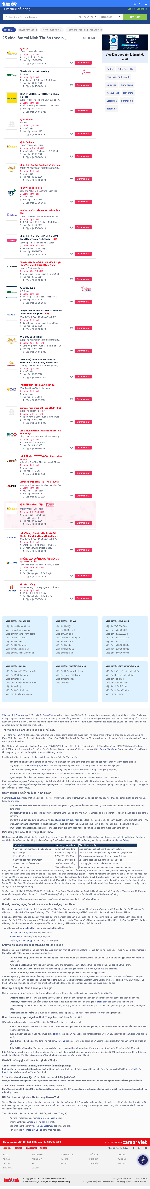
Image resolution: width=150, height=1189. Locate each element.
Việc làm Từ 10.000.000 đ (117, 637)
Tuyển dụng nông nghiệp (21, 940)
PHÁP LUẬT (8, 1168)
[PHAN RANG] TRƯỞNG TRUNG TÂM (38, 385)
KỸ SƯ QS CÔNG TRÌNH (31, 336)
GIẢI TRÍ (64, 1163)
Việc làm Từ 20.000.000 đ (117, 645)
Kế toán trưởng (27, 584)
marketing (128, 92)
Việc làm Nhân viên (15, 678)
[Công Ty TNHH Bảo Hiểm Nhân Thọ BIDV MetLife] (11, 315)
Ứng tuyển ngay (83, 62)
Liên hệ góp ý (121, 1181)
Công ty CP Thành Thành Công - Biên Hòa (38, 191)
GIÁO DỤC (122, 1154)
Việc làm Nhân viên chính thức (70, 671)
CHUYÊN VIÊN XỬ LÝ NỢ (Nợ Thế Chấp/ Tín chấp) (39, 95)
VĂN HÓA (64, 1159)
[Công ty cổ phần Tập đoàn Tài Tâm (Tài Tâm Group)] (11, 563)
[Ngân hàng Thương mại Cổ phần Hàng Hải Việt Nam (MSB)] (11, 486)
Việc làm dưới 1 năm (115, 678)
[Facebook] (133, 1148)
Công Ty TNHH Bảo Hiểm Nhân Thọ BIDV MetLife (38, 317)
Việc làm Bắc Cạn (64, 645)
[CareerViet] (134, 1142)
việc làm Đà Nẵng (35, 1129)
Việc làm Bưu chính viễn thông (20, 652)
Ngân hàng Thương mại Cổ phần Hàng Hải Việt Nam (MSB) (40, 485)
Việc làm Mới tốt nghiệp (17, 675)
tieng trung (127, 84)
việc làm (17, 734)
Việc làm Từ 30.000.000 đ (117, 648)
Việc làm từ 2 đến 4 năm (117, 682)
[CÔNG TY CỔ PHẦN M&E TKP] (11, 412)
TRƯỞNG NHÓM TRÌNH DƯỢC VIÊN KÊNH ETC (40, 212)
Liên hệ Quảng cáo (88, 1181)
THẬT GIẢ (122, 1163)
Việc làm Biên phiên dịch (17, 648)
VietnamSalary (122, 840)
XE (33, 1163)
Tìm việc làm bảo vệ (19, 932)
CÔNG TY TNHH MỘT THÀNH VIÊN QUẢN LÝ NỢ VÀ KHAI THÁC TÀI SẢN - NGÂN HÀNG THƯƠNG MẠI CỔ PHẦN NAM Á (40, 100)
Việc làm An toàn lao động (18, 630)
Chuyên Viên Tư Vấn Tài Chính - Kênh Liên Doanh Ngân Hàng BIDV (41, 312)
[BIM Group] (11, 75)
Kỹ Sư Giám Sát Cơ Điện (31, 504)
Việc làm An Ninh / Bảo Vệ (18, 626)
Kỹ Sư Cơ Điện (27, 142)
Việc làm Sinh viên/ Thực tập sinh (21, 671)
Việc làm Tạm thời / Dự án (68, 675)
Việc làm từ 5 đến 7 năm (117, 686)
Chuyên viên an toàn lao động (35, 71)
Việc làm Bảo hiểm (14, 641)
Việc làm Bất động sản (16, 645)
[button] (140, 3)
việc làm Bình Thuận (45, 1118)
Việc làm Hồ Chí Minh (65, 630)
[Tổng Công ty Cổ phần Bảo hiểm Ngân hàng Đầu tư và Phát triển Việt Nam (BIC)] (11, 435)
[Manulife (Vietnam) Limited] (11, 266)
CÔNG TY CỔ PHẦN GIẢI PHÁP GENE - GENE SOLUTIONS (39, 216)
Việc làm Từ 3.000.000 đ (117, 626)
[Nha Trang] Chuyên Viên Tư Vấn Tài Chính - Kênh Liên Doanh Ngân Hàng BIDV (38, 534)
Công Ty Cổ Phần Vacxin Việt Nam (35, 388)
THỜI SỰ (6, 1159)
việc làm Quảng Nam (41, 1125)
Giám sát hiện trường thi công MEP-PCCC (41, 407)
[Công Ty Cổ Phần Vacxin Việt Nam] (11, 389)
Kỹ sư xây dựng (27, 287)
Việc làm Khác (62, 682)
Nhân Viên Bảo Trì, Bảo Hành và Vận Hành (40, 164)
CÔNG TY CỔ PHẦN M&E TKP (32, 411)
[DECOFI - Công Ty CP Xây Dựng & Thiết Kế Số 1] (11, 588)
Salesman (112, 100)
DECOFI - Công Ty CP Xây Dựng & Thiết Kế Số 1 (40, 587)
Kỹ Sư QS (24, 48)
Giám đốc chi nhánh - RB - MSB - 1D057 (39, 481)
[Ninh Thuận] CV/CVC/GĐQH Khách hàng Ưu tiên (41, 457)
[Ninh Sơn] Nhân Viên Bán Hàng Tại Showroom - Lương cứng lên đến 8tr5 (39, 361)
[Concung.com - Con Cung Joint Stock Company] (11, 240)
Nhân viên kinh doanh (118, 76)
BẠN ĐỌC (122, 1159)
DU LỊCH (35, 1168)
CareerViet (48, 715)
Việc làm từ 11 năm (114, 694)
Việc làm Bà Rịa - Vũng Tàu (68, 637)
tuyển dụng (16, 797)
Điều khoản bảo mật (105, 1181)
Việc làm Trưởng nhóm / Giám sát (21, 682)
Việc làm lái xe (16, 936)
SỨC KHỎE (93, 1163)
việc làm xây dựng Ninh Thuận (41, 765)
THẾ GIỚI (6, 1163)
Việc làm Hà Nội (63, 626)
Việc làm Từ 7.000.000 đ (117, 633)
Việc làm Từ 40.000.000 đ (117, 652)
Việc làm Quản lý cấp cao (17, 690)
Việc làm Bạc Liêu (64, 641)
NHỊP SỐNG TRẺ (67, 1154)
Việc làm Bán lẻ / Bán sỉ (16, 637)
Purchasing (127, 100)
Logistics (111, 84)
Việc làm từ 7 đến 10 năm (117, 690)
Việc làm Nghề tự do (65, 678)
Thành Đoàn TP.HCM (138, 1178)
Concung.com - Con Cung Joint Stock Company (37, 242)
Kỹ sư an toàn (26, 119)
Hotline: (137, 1181)
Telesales (112, 108)
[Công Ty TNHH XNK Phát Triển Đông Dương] (11, 364)
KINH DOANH (37, 1154)
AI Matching (61, 1040)
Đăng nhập (142, 8)
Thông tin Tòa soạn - (121, 1178)
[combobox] (39, 17)
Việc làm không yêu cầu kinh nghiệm (123, 671)
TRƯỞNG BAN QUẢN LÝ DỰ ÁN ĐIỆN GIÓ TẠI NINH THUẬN (39, 560)
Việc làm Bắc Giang (65, 648)
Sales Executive (126, 69)
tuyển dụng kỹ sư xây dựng (68, 819)
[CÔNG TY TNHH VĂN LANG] (11, 52)
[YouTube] (146, 1148)
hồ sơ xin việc (56, 1033)
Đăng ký (131, 8)
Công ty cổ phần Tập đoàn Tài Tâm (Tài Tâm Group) (39, 564)
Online (110, 69)
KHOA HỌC (93, 1159)
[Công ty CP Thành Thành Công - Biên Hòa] (11, 192)
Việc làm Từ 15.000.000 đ (117, 641)
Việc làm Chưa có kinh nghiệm (120, 675)
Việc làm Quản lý (13, 686)
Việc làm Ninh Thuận (12, 715)
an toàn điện (101, 1001)
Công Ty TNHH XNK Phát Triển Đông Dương (39, 365)
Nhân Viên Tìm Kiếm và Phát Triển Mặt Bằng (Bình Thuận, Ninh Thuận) (39, 237)
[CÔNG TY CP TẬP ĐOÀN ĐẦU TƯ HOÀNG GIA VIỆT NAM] (11, 169)
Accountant (113, 92)
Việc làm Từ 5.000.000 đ (117, 630)
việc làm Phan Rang (107, 749)
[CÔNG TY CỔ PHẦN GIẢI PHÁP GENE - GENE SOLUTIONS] (11, 214)
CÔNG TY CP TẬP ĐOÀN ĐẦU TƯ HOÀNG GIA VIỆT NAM (39, 168)
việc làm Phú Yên (37, 1121)
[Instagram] (139, 1148)
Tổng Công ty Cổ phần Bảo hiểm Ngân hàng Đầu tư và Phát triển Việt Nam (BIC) (39, 436)
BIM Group (24, 74)
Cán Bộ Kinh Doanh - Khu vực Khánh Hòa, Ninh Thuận (40, 432)
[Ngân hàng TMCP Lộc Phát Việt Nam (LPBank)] (11, 460)
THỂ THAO (93, 1154)
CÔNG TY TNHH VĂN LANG (31, 51)
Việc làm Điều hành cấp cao (19, 694)
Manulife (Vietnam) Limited (32, 268)
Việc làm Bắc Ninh (64, 652)
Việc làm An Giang (64, 633)
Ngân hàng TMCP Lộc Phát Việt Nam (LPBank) (40, 462)
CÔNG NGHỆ (37, 1159)
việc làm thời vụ (30, 928)
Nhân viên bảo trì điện (31, 187)
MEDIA (5, 1154)
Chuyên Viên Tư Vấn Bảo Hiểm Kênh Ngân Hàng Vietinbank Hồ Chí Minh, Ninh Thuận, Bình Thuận (40, 263)
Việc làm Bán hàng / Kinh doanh (20, 633)
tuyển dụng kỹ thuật (19, 909)
